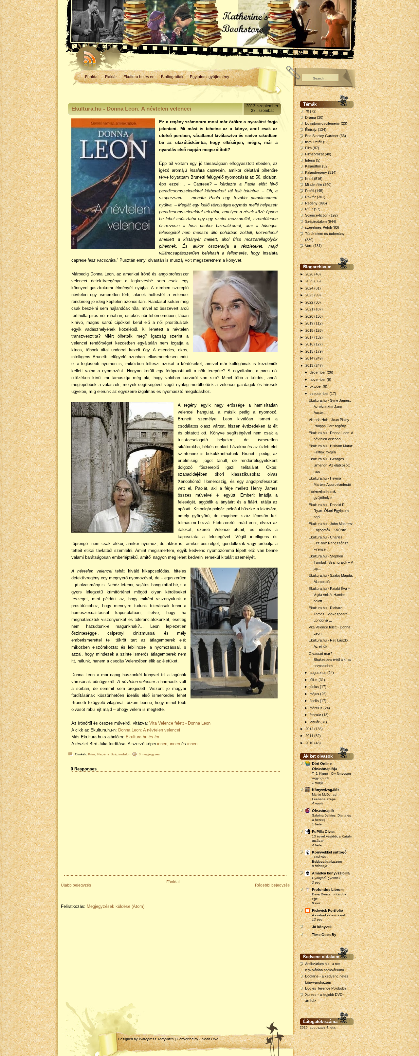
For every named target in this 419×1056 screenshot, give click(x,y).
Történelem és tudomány (325, 234)
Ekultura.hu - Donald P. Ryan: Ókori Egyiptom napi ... (329, 511)
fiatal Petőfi (313, 142)
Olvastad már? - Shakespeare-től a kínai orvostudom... (330, 660)
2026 (309, 274)
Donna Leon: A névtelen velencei (149, 730)
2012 (309, 729)
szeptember (320, 394)
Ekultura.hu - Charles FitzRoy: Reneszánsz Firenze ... (328, 543)
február (316, 715)
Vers (308, 246)
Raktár (111, 77)
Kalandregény (316, 172)
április (315, 701)
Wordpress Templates (156, 1039)
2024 (309, 288)
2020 (309, 316)
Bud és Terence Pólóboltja (325, 988)
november (318, 379)
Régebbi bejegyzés (272, 885)
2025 (309, 281)
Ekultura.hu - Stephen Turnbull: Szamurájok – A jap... (331, 562)
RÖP (309, 209)
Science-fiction (316, 215)
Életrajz (311, 130)
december (318, 372)
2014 (309, 358)
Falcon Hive (208, 1039)
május (315, 694)
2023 (309, 295)
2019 (309, 323)
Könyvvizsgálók (325, 790)
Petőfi (309, 191)
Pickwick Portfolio (327, 910)
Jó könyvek (322, 927)
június (315, 687)
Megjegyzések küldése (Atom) (115, 906)
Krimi (91, 754)
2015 (309, 351)
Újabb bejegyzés (76, 885)
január (315, 722)
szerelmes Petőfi (318, 227)
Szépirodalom (121, 754)
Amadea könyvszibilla (331, 873)
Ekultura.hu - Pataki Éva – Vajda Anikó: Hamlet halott (329, 595)
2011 (309, 736)
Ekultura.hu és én (139, 77)
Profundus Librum (328, 889)
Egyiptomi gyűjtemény (209, 77)
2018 (309, 330)
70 (307, 111)
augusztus (318, 673)
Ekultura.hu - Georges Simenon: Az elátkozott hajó (329, 465)
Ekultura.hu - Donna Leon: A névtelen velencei (131, 109)
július (314, 680)
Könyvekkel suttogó (329, 852)
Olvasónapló (323, 811)
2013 (309, 365)
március (316, 708)
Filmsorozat (314, 154)
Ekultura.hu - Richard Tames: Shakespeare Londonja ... (328, 614)
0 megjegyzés (149, 754)
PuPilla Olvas (323, 832)
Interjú (310, 160)
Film (308, 148)
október (316, 386)
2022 (309, 302)
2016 (309, 344)
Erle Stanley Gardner (321, 136)
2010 (309, 743)
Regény (103, 754)
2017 (309, 337)
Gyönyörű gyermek (326, 878)
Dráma (310, 117)
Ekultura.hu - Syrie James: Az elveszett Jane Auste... (330, 406)
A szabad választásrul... (330, 915)
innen (162, 743)
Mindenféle (313, 184)
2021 (309, 309)
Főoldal (92, 77)
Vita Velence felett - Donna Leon (179, 723)
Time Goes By (324, 935)
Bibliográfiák (172, 77)
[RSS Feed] (87, 55)
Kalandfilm (313, 166)
